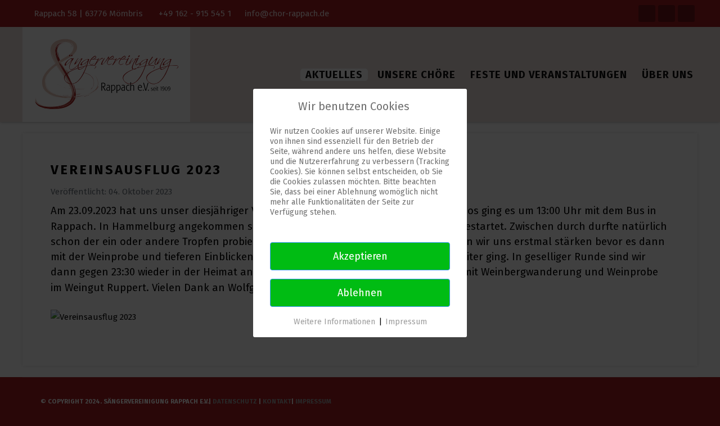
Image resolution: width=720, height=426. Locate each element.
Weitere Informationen (334, 322)
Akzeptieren (360, 256)
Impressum (406, 322)
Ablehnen (360, 293)
